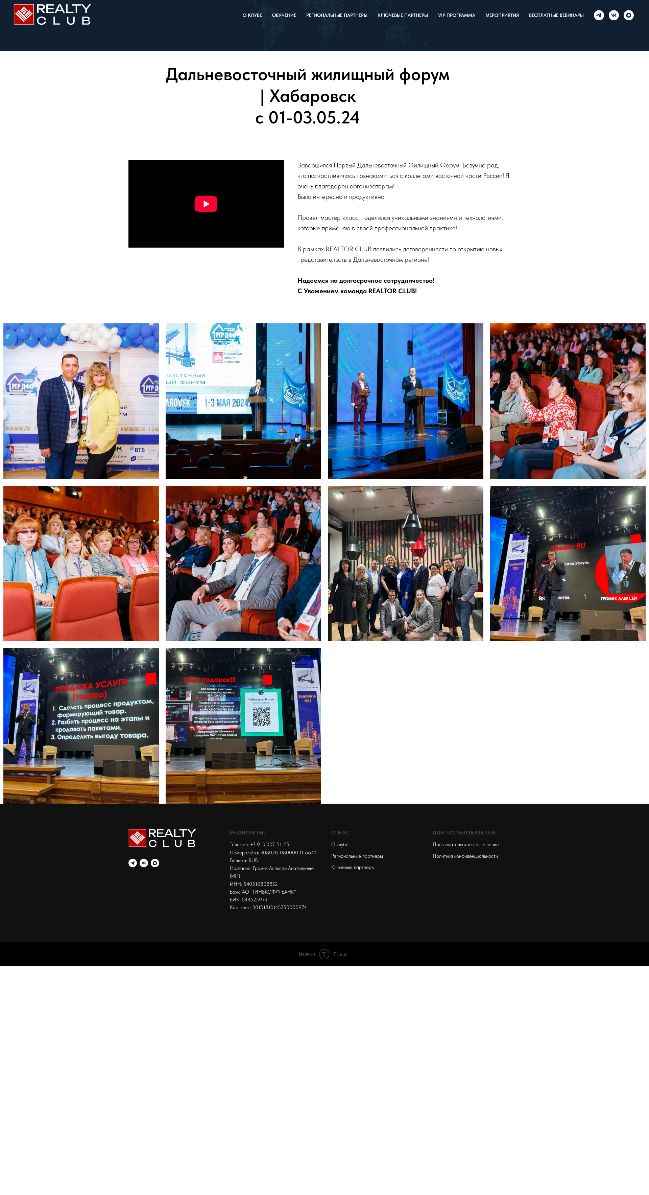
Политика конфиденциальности (465, 856)
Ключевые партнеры (353, 867)
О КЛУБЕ (252, 15)
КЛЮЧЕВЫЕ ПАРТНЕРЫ (403, 15)
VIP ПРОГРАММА (456, 15)
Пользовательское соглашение (466, 845)
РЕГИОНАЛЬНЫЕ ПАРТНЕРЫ (336, 15)
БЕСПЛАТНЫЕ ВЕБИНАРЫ (556, 15)
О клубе (339, 845)
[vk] (614, 15)
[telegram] (599, 15)
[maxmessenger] (629, 15)
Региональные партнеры (357, 856)
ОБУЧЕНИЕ (284, 15)
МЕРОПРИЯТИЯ (502, 15)
